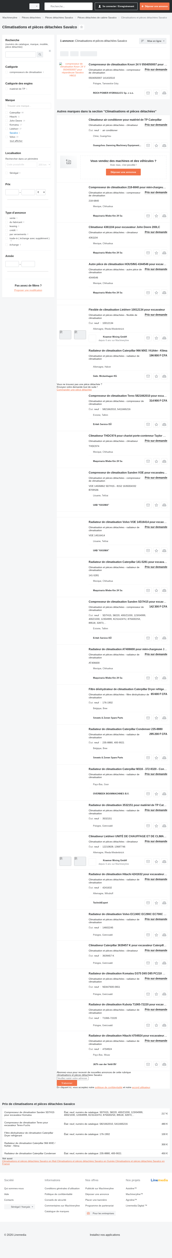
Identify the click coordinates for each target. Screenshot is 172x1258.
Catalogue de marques (57, 1211)
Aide (6, 1194)
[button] (156, 93)
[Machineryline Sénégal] (14, 6)
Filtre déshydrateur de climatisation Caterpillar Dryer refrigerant (28, 1134)
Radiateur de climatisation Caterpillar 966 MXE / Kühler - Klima (128, 350)
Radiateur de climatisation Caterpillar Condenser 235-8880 (126, 729)
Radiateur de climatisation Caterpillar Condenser (30, 1153)
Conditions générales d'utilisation (62, 1188)
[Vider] (50, 51)
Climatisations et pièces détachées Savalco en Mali (29, 1161)
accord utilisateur (141, 1087)
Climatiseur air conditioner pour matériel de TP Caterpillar (125, 119)
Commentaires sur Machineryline (62, 1205)
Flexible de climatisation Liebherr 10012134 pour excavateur (127, 309)
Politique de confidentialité (58, 1194)
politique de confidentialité (108, 1087)
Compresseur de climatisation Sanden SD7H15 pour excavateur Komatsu (29, 1113)
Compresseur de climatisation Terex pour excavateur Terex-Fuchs (26, 1124)
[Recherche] (48, 6)
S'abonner (66, 1083)
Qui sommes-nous (14, 1188)
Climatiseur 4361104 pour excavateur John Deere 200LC (124, 227)
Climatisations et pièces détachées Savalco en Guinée (86, 1161)
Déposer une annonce (123, 172)
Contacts (9, 1200)
